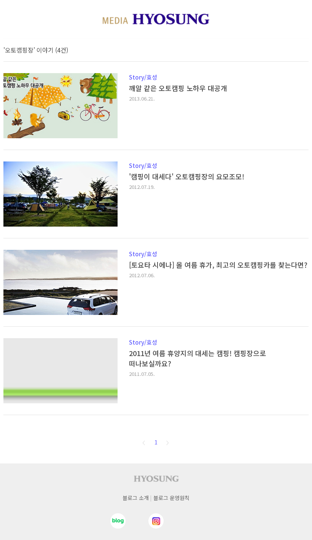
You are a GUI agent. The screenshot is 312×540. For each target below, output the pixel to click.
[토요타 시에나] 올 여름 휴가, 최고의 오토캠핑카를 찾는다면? (218, 265)
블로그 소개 (136, 498)
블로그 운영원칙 (171, 498)
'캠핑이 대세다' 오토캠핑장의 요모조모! (186, 176)
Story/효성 (143, 77)
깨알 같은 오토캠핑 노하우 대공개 (178, 88)
